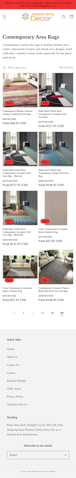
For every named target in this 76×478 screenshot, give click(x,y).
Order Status (14, 388)
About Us (12, 357)
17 (42, 313)
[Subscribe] (65, 455)
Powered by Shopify (48, 471)
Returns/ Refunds (16, 381)
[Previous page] (14, 313)
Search (10, 349)
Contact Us (13, 365)
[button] (4, 17)
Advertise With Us (17, 404)
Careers (11, 373)
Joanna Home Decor (34, 471)
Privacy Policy (15, 396)
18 (52, 313)
